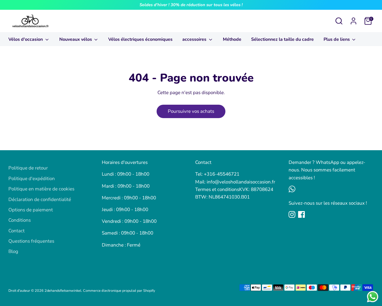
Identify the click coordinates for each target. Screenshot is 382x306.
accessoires (194, 39)
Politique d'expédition (31, 178)
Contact (16, 231)
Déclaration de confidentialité (39, 199)
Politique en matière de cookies (41, 189)
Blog (13, 251)
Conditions (19, 220)
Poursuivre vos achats (191, 111)
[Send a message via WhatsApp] (372, 296)
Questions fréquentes (31, 241)
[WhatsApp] (292, 189)
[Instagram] (292, 214)
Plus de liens (337, 39)
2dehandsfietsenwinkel (62, 290)
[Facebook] (301, 214)
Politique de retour (28, 168)
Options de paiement (30, 210)
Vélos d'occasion (26, 39)
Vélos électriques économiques (140, 39)
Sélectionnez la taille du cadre (282, 39)
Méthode (232, 39)
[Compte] (353, 21)
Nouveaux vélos (76, 39)
